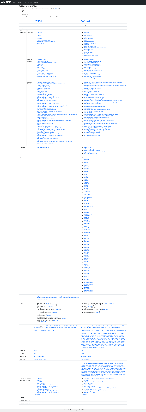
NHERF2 (121, 338)
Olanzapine (86, 170)
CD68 (106, 329)
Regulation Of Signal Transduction (45, 385)
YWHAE (36, 330)
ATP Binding (40, 65)
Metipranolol (87, 229)
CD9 (112, 329)
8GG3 (124, 368)
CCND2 (100, 329)
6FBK (48, 362)
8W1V (85, 375)
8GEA (110, 366)
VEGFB (83, 347)
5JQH (100, 363)
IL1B (112, 335)
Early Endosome (88, 35)
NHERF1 (117, 338)
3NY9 (103, 362)
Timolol (85, 174)
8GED (120, 366)
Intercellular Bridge (88, 52)
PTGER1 (123, 339)
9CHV (98, 375)
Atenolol (86, 171)
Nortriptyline (86, 182)
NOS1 (86, 339)
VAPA (115, 345)
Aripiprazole (86, 231)
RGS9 (96, 342)
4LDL (82, 363)
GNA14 (102, 332)
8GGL (85, 371)
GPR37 (94, 333)
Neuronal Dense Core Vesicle (91, 55)
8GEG (85, 368)
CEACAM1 (116, 329)
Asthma (85, 296)
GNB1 (123, 332)
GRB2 (108, 333)
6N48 (116, 363)
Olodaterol (86, 273)
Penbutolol (86, 238)
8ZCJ (91, 375)
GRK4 (82, 335)
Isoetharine (86, 164)
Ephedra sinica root (88, 240)
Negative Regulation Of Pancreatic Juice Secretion (49, 128)
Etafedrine (86, 285)
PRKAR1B (36, 329)
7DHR (112, 365)
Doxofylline (86, 279)
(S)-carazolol (87, 267)
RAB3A (96, 341)
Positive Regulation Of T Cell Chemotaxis (47, 100)
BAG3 (60, 326)
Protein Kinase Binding (42, 70)
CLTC (63, 326)
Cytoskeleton (40, 37)
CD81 (109, 329)
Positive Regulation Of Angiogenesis (46, 115)
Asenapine (86, 261)
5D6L (97, 363)
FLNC (35, 327)
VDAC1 (118, 345)
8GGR (106, 371)
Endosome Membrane (89, 41)
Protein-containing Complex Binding (92, 76)
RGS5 (89, 342)
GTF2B (92, 335)
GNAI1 (109, 332)
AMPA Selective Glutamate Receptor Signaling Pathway (97, 126)
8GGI (118, 369)
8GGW (123, 371)
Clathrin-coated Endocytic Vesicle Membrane (95, 47)
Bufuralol (86, 264)
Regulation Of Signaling (42, 389)
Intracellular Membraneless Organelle (46, 41)
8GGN (92, 371)
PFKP (69, 327)
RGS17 (123, 341)
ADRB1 (103, 326)
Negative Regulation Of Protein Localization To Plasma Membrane (53, 137)
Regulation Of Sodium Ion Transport (45, 82)
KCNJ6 (86, 336)
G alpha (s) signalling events (91, 149)
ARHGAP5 (83, 327)
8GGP (99, 371)
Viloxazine (86, 276)
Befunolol (86, 272)
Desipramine (87, 221)
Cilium (85, 40)
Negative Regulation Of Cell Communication (47, 392)
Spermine (86, 158)
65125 (35, 350)
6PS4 (97, 365)
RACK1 (100, 341)
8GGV (119, 371)
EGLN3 (120, 330)
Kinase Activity (40, 67)
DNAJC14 (112, 330)
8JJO (104, 372)
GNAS (116, 332)
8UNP (123, 372)
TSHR (100, 345)
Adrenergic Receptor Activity (91, 62)
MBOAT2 (112, 336)
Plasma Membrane (88, 38)
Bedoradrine (86, 258)
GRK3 (122, 333)
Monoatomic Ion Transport (43, 87)
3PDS (113, 362)
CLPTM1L (88, 330)
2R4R (85, 362)
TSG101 (97, 345)
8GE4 (91, 366)
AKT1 (50, 326)
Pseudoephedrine (88, 197)
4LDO (85, 363)
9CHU (94, 375)
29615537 (98, 312)
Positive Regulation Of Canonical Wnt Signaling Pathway (51, 129)
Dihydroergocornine (88, 282)
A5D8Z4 (36, 359)
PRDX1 (107, 339)
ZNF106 (49, 330)
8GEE (123, 366)
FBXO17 (83, 332)
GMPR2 (94, 332)
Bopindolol (86, 269)
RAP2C (106, 341)
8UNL (110, 372)
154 (82, 350)
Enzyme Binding (88, 72)
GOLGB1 (90, 333)
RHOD (99, 342)
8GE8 (104, 366)
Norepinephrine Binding (89, 78)
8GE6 (98, 366)
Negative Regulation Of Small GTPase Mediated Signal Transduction (54, 120)
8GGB (105, 369)
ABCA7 (94, 326)
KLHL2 (42, 327)
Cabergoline (86, 165)
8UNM (113, 372)
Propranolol (86, 183)
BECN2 (86, 329)
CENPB (121, 329)
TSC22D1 (61, 329)
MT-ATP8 (61, 327)
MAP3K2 (51, 327)
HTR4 (109, 335)
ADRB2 (85, 20)
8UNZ (111, 374)
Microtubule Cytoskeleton (90, 43)
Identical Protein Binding (90, 73)
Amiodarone (86, 218)
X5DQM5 (87, 359)
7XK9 (115, 365)
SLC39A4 (83, 344)
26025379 (49, 314)
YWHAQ (94, 347)
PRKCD (111, 339)
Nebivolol (86, 255)
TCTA (113, 344)
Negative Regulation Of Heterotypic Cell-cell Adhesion (50, 106)
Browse (19, 2)
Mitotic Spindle (40, 43)
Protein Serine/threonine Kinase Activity (47, 62)
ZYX (53, 330)
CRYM (95, 330)
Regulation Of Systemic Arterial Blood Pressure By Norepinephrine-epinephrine (103, 82)
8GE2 (85, 366)
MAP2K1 (47, 327)
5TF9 (39, 362)
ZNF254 (102, 347)
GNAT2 (120, 332)
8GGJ (121, 369)
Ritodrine (86, 200)
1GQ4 (82, 362)
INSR (117, 335)
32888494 (48, 315)
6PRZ (82, 365)
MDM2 (122, 336)
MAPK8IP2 (106, 336)
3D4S (94, 362)
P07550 (83, 359)
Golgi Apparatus (88, 37)
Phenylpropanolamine (89, 176)
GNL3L (86, 333)
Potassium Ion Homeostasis (44, 122)
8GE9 (107, 366)
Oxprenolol (86, 249)
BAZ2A (82, 329)
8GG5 (85, 369)
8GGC (108, 369)
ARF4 (122, 326)
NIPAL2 (83, 339)
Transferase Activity (42, 68)
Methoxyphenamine (88, 291)
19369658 (43, 321)
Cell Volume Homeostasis (43, 88)
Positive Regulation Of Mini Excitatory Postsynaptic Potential (99, 120)
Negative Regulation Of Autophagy (45, 96)
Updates (36, 2)
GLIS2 (39, 327)
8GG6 (88, 369)
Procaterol (86, 244)
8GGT (113, 371)
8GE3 (88, 366)
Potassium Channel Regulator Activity (93, 70)
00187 (82, 353)
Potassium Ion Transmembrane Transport (47, 126)
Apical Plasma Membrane (90, 46)
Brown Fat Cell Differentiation (91, 118)
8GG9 (98, 369)
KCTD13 (94, 336)
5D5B (94, 363)
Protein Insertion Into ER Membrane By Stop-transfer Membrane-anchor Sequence (57, 114)
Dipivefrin (86, 177)
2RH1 (91, 362)
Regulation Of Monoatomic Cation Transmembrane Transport (52, 140)
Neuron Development (42, 117)
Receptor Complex (88, 50)
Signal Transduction (42, 91)
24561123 (57, 8)
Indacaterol (86, 256)
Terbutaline (86, 203)
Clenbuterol (86, 246)
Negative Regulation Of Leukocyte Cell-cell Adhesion (50, 135)
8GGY (85, 372)
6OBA (121, 363)
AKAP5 (115, 326)
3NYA (106, 362)
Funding (30, 2)
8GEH (89, 368)
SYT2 (52, 329)
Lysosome (86, 32)
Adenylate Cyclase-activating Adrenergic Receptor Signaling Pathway (101, 123)
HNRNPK (101, 335)
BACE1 (123, 327)
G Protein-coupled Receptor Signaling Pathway (95, 99)
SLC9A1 (49, 329)
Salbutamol (86, 212)
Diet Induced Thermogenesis (91, 83)
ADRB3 (107, 326)
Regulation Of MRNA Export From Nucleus (47, 99)
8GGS (109, 371)
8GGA (101, 369)
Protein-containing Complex (43, 40)
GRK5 (85, 335)
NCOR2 (108, 338)
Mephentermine (87, 243)
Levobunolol (86, 228)
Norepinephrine (87, 173)
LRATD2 (101, 336)
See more (37, 394)
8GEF (82, 368)
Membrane (39, 38)
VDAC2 (122, 345)
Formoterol (86, 211)
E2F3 (74, 326)
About (14, 2)
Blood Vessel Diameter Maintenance (92, 125)
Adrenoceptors (87, 147)
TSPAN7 (105, 345)
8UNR (85, 374)
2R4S (88, 362)
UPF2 (72, 329)
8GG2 (120, 368)
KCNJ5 (82, 336)
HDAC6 (96, 335)
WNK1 (38, 20)
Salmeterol (86, 208)
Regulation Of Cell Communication (45, 388)
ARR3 (93, 327)
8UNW (101, 374)
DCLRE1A (107, 330)
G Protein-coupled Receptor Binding (92, 389)
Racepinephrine (87, 281)
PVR (41, 329)
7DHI (109, 365)
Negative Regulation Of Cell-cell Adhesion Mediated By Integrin (52, 105)
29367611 (64, 318)
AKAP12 (111, 326)
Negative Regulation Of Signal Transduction (47, 386)
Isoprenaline (87, 215)
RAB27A (91, 341)
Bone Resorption (88, 112)
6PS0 (85, 365)
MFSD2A (88, 338)
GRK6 (89, 335)
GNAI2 (113, 332)
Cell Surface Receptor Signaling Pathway (94, 97)
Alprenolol (86, 199)
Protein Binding (40, 64)
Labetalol (86, 185)
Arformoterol (87, 232)
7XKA (118, 365)
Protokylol (86, 266)
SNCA (92, 344)
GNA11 (98, 332)
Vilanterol (86, 275)
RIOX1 (103, 342)
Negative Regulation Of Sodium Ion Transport (48, 97)
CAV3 (93, 329)
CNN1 (92, 330)
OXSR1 (65, 327)
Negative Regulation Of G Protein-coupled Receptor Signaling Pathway (101, 114)
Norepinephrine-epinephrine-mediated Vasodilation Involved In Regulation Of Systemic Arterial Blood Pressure (105, 86)
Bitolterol (86, 205)
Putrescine (86, 250)
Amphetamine (87, 159)
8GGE (111, 369)
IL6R (115, 335)
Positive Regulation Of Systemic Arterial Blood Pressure (51, 83)
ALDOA (119, 326)
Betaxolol (86, 161)
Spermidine (86, 252)
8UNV (98, 374)
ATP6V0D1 (118, 327)
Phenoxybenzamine (88, 206)
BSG (90, 329)
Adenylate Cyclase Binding (90, 68)
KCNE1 (121, 335)
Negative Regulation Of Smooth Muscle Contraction (96, 117)
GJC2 (90, 332)
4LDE (122, 362)
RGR (112, 341)
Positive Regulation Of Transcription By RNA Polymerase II (98, 115)
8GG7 (92, 369)
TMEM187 (83, 345)
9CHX (101, 375)
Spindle (39, 34)
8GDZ (122, 365)
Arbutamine (86, 217)
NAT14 (104, 338)
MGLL (91, 338)
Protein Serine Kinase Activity (44, 75)
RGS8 (92, 342)
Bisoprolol (86, 186)
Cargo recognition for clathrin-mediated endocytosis (96, 152)
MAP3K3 (56, 327)
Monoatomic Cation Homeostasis (45, 123)
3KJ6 (97, 362)
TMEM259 (88, 345)
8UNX (105, 374)
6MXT (112, 363)
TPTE (93, 345)
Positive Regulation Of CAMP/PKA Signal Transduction (97, 129)
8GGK (82, 371)
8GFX (105, 368)
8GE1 (82, 366)
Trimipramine (87, 191)
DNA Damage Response (43, 90)
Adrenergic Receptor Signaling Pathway (93, 122)
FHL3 (77, 326)
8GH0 (92, 372)
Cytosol (39, 35)
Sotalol (85, 179)
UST (112, 345)
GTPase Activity (88, 385)
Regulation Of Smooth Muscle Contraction (94, 94)
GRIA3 (112, 333)
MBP (115, 336)
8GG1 (117, 368)
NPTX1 (90, 339)
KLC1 (97, 336)
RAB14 (87, 341)
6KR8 (109, 363)
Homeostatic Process (42, 112)
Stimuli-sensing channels (43, 147)
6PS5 (100, 365)
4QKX (88, 363)
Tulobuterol (86, 287)
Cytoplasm (39, 32)
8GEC (117, 366)
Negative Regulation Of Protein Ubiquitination (48, 103)
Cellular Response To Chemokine (45, 143)
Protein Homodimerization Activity (92, 75)
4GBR (119, 362)
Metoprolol (86, 167)
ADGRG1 (98, 326)
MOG (98, 338)
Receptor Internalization (89, 386)
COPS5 (67, 326)
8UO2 (120, 374)
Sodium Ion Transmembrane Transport (46, 109)
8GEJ (95, 368)
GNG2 (82, 333)
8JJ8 (98, 372)
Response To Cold (88, 105)
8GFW (101, 368)
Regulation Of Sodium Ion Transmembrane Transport (50, 134)
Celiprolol (86, 253)
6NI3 (118, 363)
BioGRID (24, 16)
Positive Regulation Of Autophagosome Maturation (96, 131)
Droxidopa (86, 263)
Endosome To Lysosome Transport (92, 103)
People (24, 2)
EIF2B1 (124, 330)
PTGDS (119, 339)
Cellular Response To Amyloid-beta (92, 134)
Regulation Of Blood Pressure (44, 94)
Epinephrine (86, 188)
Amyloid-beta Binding (89, 59)
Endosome (86, 34)
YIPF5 (90, 347)
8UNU (95, 374)
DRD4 (116, 330)
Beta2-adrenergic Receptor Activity (92, 65)
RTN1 (110, 342)
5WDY (42, 362)
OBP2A (94, 339)
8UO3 (124, 374)
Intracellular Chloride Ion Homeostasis (46, 102)
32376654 (48, 303)
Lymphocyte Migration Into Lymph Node (46, 131)
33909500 (111, 303)
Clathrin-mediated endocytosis (91, 153)
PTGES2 (83, 341)
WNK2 (76, 329)
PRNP (115, 339)
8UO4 (82, 375)
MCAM (119, 336)
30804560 (89, 306)
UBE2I (69, 329)
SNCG (95, 344)
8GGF (115, 369)
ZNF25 (98, 347)
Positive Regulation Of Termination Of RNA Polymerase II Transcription (54, 141)
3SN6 (116, 362)
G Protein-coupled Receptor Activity (92, 61)
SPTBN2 (100, 344)
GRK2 (118, 333)
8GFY (108, 368)
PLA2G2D (102, 339)
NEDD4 (112, 338)
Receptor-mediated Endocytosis (91, 91)
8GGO (96, 371)
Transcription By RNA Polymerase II (92, 90)
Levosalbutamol (87, 288)
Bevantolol (86, 237)
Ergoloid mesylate (88, 214)
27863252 (48, 308)
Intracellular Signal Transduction (45, 108)
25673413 (49, 305)
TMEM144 (121, 344)
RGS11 (119, 341)
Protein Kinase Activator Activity (45, 73)
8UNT (92, 374)
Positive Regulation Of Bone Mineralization (94, 106)
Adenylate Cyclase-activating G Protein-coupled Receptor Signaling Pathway (102, 102)
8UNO (119, 372)
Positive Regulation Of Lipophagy (92, 132)
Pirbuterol (86, 235)
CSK (98, 330)
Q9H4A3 (45, 359)
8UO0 (114, 374)
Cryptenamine (87, 193)
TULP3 (66, 329)
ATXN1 (57, 326)
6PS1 (88, 365)
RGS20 (86, 342)
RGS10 (115, 341)
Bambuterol (86, 247)
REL (109, 341)
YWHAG (41, 330)
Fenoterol (86, 234)
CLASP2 (83, 330)
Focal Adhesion (41, 381)
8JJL (101, 372)
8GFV (98, 368)
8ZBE (88, 375)
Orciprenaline (87, 194)
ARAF (53, 326)
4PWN (35, 362)
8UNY (108, 374)
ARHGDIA (89, 327)
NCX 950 (86, 259)
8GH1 (95, 372)
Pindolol (86, 209)
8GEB (113, 366)
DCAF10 (102, 330)
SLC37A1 (123, 342)
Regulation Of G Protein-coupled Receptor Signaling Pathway (99, 378)
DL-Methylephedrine (88, 284)
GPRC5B (104, 333)
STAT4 (110, 344)
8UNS (88, 374)
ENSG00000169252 (86, 356)
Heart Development (41, 93)
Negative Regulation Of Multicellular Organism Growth (97, 109)
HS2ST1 (105, 335)
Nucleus (39, 31)
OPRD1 (98, 339)
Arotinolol (86, 278)
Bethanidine (86, 162)
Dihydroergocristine (88, 290)
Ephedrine (86, 241)
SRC (103, 344)
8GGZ (89, 372)
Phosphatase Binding (42, 72)
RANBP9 (44, 329)
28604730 (46, 311)
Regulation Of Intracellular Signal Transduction (48, 391)
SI (119, 342)
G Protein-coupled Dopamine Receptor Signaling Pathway (98, 391)
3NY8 (100, 362)
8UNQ (82, 374)
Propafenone (87, 223)
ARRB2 (101, 327)
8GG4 (82, 369)
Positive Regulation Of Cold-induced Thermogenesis (96, 128)
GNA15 (105, 332)
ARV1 (109, 327)
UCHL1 (109, 345)
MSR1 (101, 338)
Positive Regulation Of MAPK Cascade (93, 111)
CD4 (104, 329)
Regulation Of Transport (89, 392)
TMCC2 (117, 344)
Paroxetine (86, 189)
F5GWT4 (41, 359)
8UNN (116, 372)
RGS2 (82, 342)
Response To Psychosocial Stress (92, 135)
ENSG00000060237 (39, 356)
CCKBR (96, 329)
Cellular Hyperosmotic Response (45, 125)
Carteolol (86, 180)
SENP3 (117, 342)
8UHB (107, 372)
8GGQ (102, 371)
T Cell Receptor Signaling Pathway (45, 118)
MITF (95, 338)
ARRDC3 (105, 327)
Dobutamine (86, 196)
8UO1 (117, 374)
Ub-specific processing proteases (92, 150)
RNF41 (106, 342)
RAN (103, 341)
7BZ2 (106, 365)
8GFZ (111, 368)
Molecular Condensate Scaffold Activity (46, 76)
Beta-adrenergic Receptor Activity (92, 64)
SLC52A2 (88, 344)
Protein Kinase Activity (42, 61)
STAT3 (106, 344)
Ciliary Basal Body (88, 49)
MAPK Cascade (41, 383)
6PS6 (103, 365)
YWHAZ (45, 330)
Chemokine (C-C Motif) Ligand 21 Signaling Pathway (50, 111)
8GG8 (95, 369)
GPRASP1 (99, 333)
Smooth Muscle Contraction (90, 93)
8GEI (92, 368)
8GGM (89, 371)
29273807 (54, 305)
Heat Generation (88, 108)
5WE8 (45, 362)
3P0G (109, 362)
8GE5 (94, 366)
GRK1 (115, 333)
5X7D (103, 363)
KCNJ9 (90, 336)
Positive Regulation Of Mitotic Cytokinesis (47, 138)
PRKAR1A (73, 327)
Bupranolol (86, 270)
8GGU (116, 371)
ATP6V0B (113, 327)
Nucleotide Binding (41, 59)
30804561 (106, 303)
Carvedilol (86, 220)
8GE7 (101, 366)
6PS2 (91, 365)
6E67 (106, 363)
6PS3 (94, 365)
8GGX (82, 372)
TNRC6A (56, 329)
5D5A (91, 363)
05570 (35, 353)
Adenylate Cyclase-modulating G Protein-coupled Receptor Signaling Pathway (103, 100)
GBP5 (86, 332)
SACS (113, 342)
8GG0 (114, 368)
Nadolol (85, 226)
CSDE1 (71, 326)
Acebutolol (86, 224)
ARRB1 (97, 327)
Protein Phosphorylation (43, 85)
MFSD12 (83, 338)
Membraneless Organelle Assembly (45, 132)
